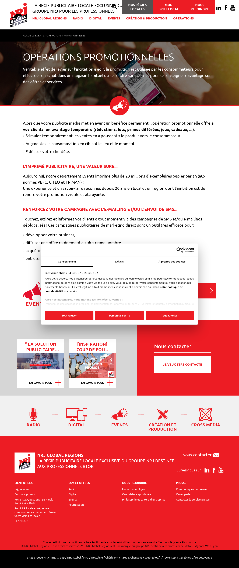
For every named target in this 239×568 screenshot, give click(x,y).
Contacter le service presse (193, 499)
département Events (75, 175)
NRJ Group (58, 557)
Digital (95, 18)
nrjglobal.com (23, 489)
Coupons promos (25, 494)
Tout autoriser (169, 315)
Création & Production (146, 18)
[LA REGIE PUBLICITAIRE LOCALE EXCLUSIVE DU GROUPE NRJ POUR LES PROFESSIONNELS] (21, 15)
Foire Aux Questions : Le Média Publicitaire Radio (34, 501)
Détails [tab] (119, 261)
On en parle (183, 494)
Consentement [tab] (67, 261)
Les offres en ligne (133, 489)
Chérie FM (111, 557)
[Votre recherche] (115, 7)
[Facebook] (225, 7)
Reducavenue (203, 557)
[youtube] (232, 7)
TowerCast (169, 557)
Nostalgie (97, 557)
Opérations (183, 18)
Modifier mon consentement (137, 542)
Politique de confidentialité (72, 542)
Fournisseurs (76, 504)
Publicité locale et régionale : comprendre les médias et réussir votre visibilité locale (35, 511)
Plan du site (189, 542)
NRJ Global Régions (49, 18)
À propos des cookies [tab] (172, 261)
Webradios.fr (153, 557)
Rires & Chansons (131, 557)
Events (114, 18)
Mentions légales (168, 542)
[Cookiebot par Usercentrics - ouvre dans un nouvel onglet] (179, 250)
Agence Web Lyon (206, 546)
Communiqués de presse (191, 489)
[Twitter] (96, 332)
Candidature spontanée (136, 494)
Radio (78, 18)
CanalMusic (186, 557)
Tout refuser (69, 315)
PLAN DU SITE (23, 520)
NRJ (86, 557)
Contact (47, 542)
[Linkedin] (218, 7)
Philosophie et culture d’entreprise (143, 499)
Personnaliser (117, 315)
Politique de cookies (104, 542)
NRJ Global (74, 557)
